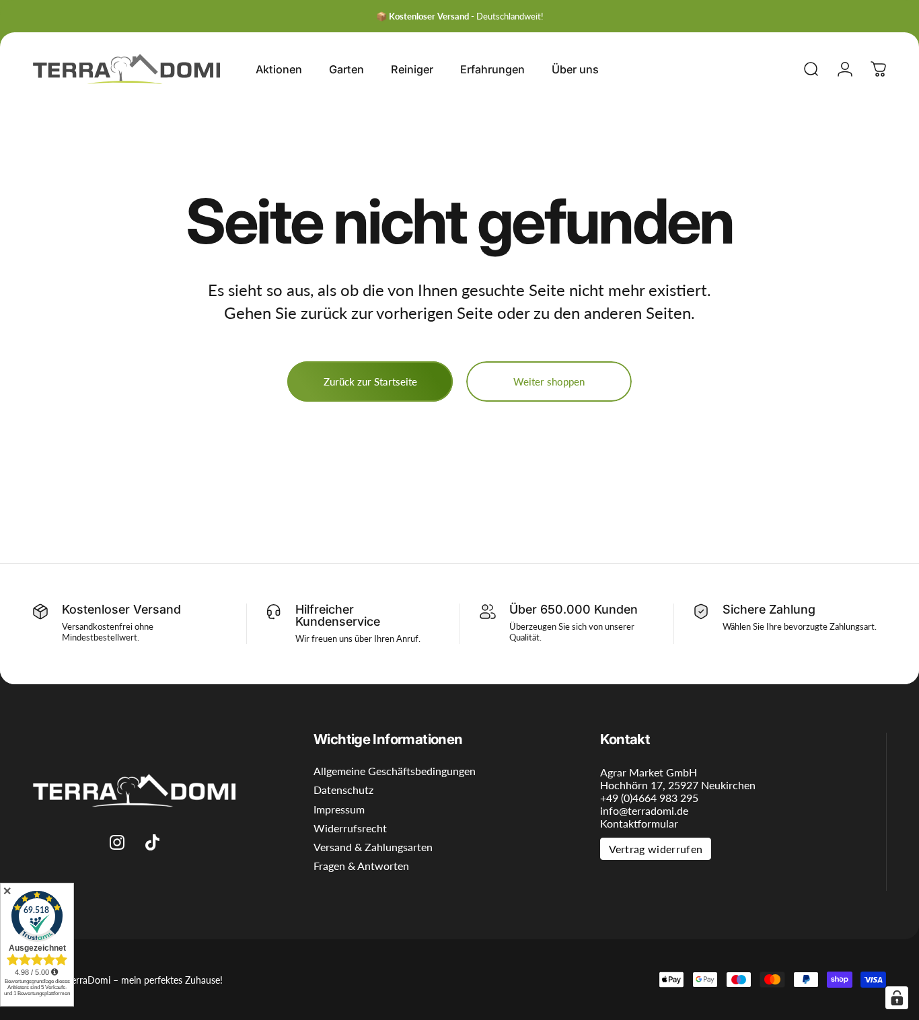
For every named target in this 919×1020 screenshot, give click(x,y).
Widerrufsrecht (350, 828)
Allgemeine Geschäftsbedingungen (395, 771)
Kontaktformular (639, 823)
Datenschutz (343, 790)
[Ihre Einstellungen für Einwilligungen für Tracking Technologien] (896, 997)
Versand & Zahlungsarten (373, 847)
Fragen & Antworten (361, 866)
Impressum (339, 809)
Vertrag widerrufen (656, 848)
